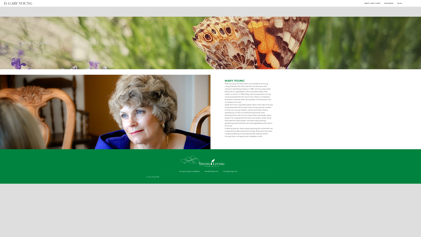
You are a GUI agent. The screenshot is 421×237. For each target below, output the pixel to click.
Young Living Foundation (189, 171)
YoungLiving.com (230, 171)
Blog (400, 3)
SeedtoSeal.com (211, 171)
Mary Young (36, 43)
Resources (389, 3)
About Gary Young (372, 3)
